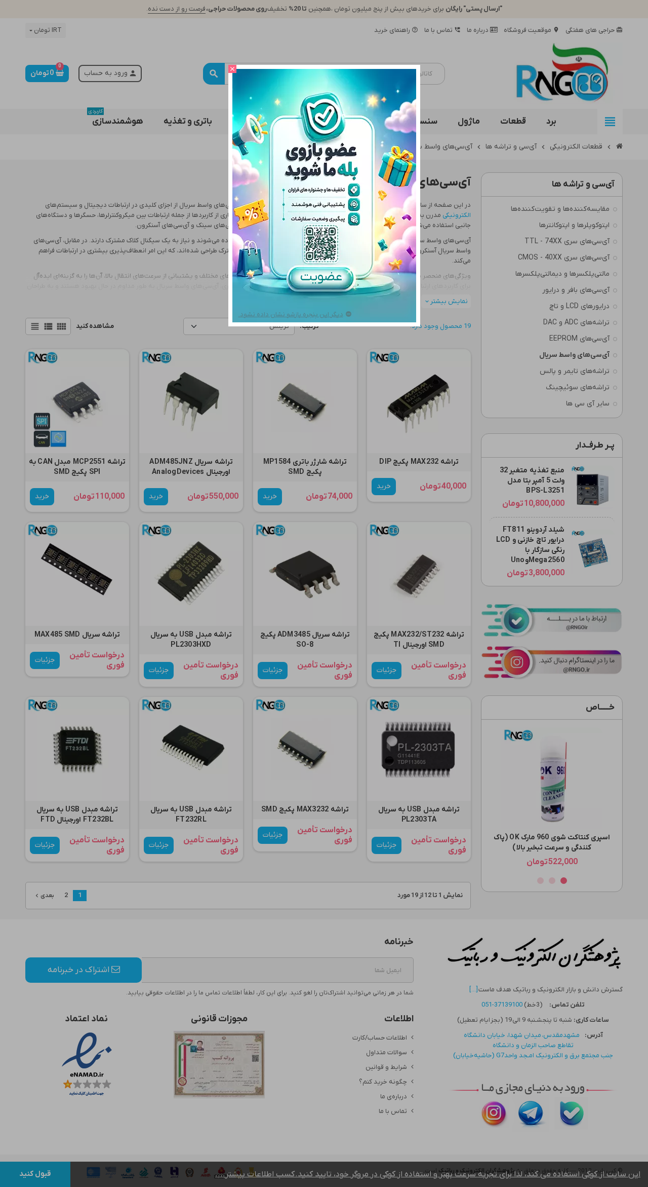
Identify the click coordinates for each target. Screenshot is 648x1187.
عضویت (323, 277)
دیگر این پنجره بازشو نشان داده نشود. (290, 314)
